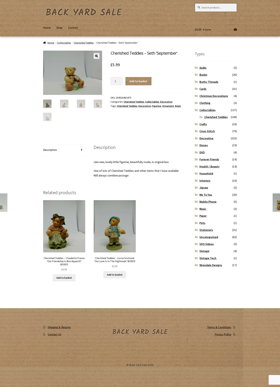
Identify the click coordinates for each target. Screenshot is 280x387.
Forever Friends (209, 159)
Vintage (204, 251)
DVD (202, 152)
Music (202, 209)
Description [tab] (50, 150)
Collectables (64, 42)
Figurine (156, 106)
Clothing (204, 103)
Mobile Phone (207, 202)
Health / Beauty (209, 166)
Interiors (204, 180)
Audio (202, 68)
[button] (96, 56)
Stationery (206, 230)
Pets (202, 223)
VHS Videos (206, 244)
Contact (73, 28)
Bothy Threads (208, 82)
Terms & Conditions (219, 327)
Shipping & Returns (59, 327)
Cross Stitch (207, 131)
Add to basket (138, 81)
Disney (203, 145)
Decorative (166, 101)
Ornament (168, 106)
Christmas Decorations (213, 96)
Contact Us (54, 334)
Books (203, 75)
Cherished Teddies (84, 42)
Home (47, 28)
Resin (178, 106)
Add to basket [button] (64, 277)
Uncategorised (208, 237)
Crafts (203, 124)
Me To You (205, 195)
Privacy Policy (223, 334)
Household (206, 173)
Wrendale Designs (210, 265)
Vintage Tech (207, 258)
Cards (202, 89)
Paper (203, 216)
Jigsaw (203, 187)
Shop (59, 28)
